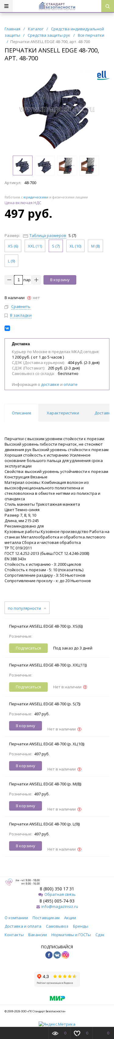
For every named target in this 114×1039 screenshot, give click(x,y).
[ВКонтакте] (7, 328)
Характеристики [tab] (63, 413)
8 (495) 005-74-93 (57, 901)
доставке (50, 384)
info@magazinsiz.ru (59, 906)
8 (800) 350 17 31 (57, 889)
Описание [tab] (21, 413)
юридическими (35, 197)
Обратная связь (60, 894)
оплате (71, 384)
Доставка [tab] (104, 413)
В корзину (60, 279)
